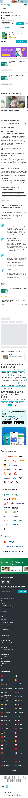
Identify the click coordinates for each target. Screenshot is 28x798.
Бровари (22, 369)
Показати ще (5, 200)
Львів (17, 377)
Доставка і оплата (5, 600)
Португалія (22, 399)
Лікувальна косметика (6, 642)
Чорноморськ (10, 388)
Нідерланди (15, 399)
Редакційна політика (6, 624)
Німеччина (4, 405)
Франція (11, 402)
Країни (2, 616)
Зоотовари (3, 658)
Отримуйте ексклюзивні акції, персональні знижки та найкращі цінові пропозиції (13, 586)
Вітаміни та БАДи (5, 640)
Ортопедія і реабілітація (7, 649)
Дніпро (9, 372)
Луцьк (12, 377)
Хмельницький (10, 385)
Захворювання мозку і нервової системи (12, 193)
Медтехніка (4, 647)
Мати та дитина (5, 651)
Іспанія (20, 405)
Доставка (7, 27)
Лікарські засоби (5, 635)
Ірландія (4, 399)
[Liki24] (4, 786)
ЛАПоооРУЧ (4, 656)
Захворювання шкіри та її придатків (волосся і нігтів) (11, 197)
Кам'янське (4, 375)
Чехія (16, 402)
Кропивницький (6, 377)
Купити (21, 41)
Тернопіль (4, 382)
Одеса (3, 380)
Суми (25, 380)
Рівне (20, 380)
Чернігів (4, 388)
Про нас (3, 614)
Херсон (3, 385)
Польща (21, 402)
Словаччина (5, 402)
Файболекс (12, 355)
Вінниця (4, 372)
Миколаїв (22, 377)
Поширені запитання (6, 605)
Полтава (15, 380)
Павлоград (9, 380)
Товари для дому (5, 654)
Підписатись (22, 591)
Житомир (14, 372)
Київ (10, 375)
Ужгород (10, 382)
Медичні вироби (5, 644)
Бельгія (9, 399)
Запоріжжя (21, 372)
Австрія (15, 405)
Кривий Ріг (22, 375)
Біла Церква (15, 369)
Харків (20, 382)
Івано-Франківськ (6, 369)
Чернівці (24, 385)
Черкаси (18, 385)
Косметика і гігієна (5, 637)
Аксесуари (3, 663)
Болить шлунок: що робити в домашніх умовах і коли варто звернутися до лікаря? (10, 111)
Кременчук (15, 375)
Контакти (3, 603)
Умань (15, 382)
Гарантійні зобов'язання (7, 622)
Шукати (25, 8)
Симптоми (3, 665)
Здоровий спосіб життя (6, 661)
